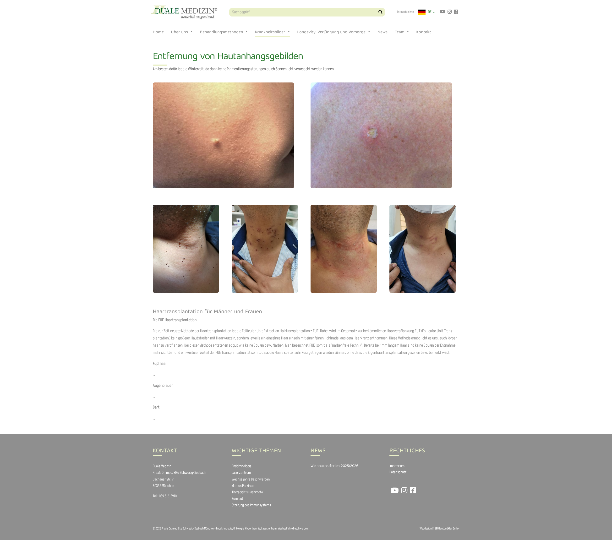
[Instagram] (450, 12)
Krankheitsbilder (270, 33)
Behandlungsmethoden (222, 33)
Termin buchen (405, 12)
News (382, 33)
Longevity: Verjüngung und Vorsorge (332, 33)
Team (400, 33)
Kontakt (423, 33)
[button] (426, 12)
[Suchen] (381, 12)
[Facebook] (456, 12)
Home (158, 33)
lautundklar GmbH (449, 528)
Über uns (180, 33)
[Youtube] (442, 12)
